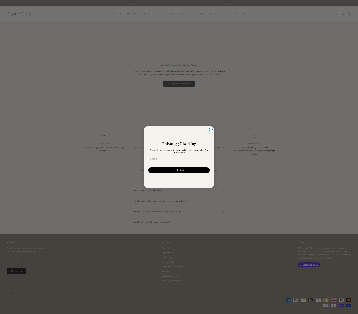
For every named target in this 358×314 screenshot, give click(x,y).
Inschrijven (179, 170)
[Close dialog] (211, 129)
